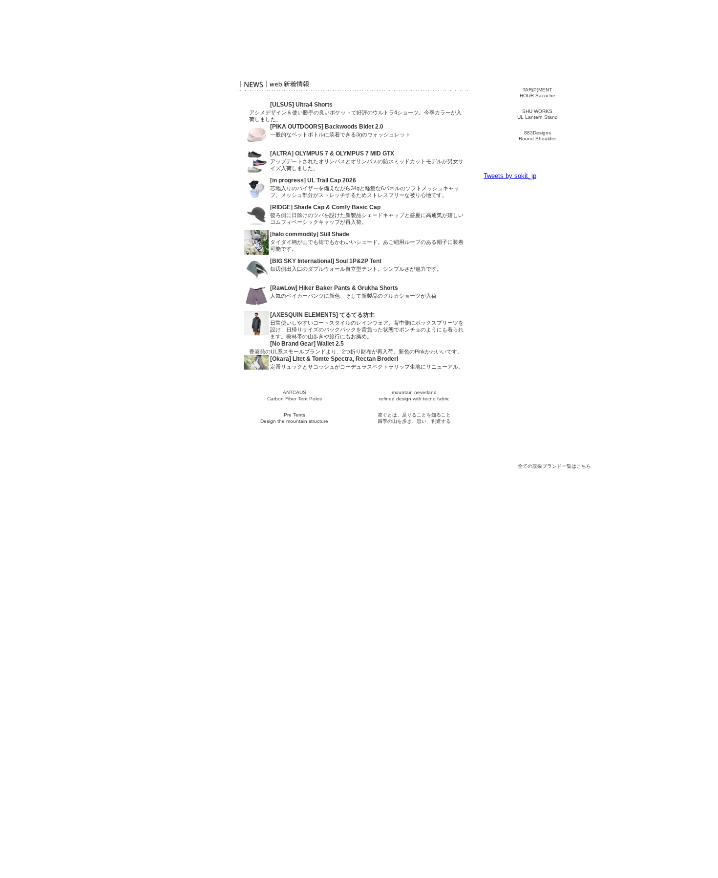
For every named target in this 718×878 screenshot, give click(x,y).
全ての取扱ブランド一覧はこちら (554, 466)
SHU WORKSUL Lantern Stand (537, 114)
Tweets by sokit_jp (510, 175)
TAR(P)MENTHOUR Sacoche (537, 92)
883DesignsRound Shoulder (537, 135)
